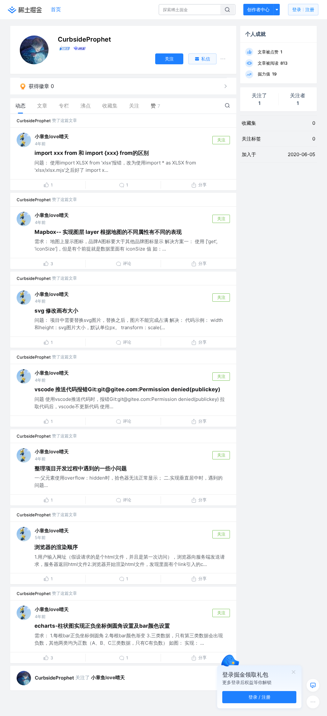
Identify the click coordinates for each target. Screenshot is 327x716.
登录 (303, 9)
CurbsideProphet (34, 120)
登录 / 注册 (259, 697)
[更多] (313, 702)
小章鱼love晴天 (52, 136)
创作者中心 (258, 9)
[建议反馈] (313, 685)
